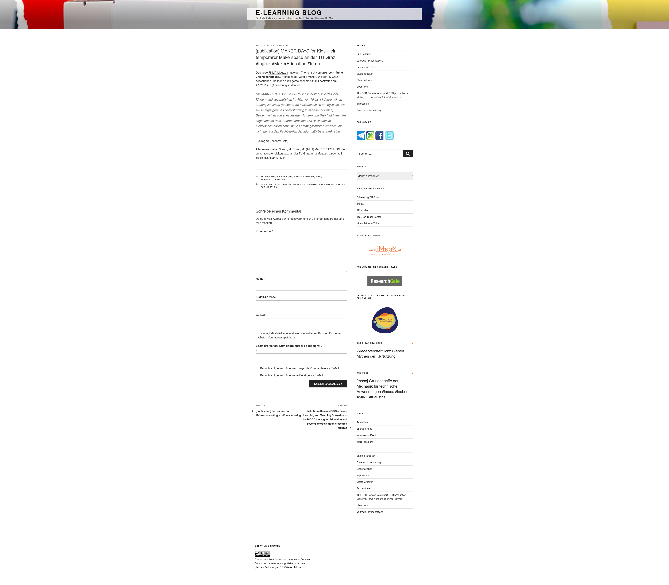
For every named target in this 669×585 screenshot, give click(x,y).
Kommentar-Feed (366, 435)
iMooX (360, 203)
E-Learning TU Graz (368, 197)
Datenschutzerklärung (369, 110)
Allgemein (268, 176)
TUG (318, 176)
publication (269, 187)
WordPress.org (365, 441)
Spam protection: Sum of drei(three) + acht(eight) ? (289, 346)
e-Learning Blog (289, 12)
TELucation (363, 210)
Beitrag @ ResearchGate (271, 141)
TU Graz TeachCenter (369, 216)
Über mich (362, 86)
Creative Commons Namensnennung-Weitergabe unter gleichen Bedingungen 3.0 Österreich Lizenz (282, 563)
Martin (284, 45)
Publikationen (304, 176)
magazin (275, 184)
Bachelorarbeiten (366, 67)
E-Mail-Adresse (267, 297)
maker (287, 184)
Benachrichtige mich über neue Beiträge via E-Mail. (292, 375)
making (341, 184)
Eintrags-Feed (364, 428)
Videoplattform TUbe (368, 223)
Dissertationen (364, 80)
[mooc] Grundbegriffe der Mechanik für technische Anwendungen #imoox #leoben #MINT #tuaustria (382, 388)
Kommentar (264, 231)
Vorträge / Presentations (370, 60)
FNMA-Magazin (278, 72)
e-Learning (284, 176)
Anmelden (362, 422)
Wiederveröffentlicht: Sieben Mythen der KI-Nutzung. (380, 353)
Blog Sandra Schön (371, 343)
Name (260, 279)
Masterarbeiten (365, 73)
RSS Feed (363, 373)
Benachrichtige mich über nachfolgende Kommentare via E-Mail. (300, 368)
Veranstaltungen (273, 179)
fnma (264, 184)
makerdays (326, 184)
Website (261, 315)
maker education (305, 184)
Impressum (363, 103)
